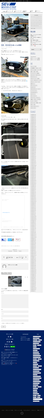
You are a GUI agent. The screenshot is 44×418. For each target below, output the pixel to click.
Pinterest (15, 251)
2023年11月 (33, 163)
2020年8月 (32, 222)
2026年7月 (32, 116)
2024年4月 (32, 156)
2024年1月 (32, 160)
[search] (40, 49)
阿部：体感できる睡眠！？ (9, 258)
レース (40, 80)
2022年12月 (33, 180)
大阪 (39, 395)
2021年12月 (33, 198)
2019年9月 (32, 238)
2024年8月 (32, 150)
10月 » (34, 28)
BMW (31, 104)
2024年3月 (32, 157)
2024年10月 (33, 147)
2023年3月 (32, 175)
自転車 (38, 78)
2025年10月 (33, 129)
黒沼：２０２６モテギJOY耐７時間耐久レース (9, 352)
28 (34, 25)
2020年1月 (32, 232)
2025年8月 (32, 132)
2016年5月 (32, 290)
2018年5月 (32, 262)
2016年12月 (33, 287)
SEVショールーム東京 (9, 11)
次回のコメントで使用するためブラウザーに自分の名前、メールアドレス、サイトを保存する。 (13, 323)
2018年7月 (32, 259)
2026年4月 (32, 120)
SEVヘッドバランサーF (36, 381)
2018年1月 (32, 268)
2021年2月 (32, 213)
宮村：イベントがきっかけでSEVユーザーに (9, 360)
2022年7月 (32, 187)
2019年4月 (32, 246)
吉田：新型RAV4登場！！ (35, 40)
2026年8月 (32, 114)
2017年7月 (32, 277)
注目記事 (38, 73)
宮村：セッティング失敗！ (19, 258)
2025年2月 (32, 141)
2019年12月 (33, 234)
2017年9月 (32, 274)
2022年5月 (32, 190)
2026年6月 (32, 117)
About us (31, 11)
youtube (38, 99)
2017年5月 (32, 280)
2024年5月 (32, 154)
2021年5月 (32, 208)
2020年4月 (32, 228)
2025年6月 (32, 135)
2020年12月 (33, 216)
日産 (34, 104)
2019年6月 (32, 243)
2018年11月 (33, 253)
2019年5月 (32, 244)
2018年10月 (33, 255)
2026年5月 (32, 119)
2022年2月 (32, 195)
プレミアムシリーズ (33, 73)
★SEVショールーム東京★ (35, 59)
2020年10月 (33, 219)
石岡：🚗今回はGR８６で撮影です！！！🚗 (9, 363)
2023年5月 (32, 172)
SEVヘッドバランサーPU (34, 85)
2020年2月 (32, 231)
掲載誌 (32, 99)
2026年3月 (32, 122)
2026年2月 (32, 123)
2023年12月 (33, 162)
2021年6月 (32, 207)
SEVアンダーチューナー (36, 355)
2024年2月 (32, 159)
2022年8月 (32, 186)
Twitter (20, 251)
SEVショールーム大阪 (17, 11)
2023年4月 (32, 174)
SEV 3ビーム (38, 97)
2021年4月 (32, 210)
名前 (2, 309)
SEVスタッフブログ (10, 349)
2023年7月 (32, 169)
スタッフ (35, 374)
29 (36, 25)
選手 (37, 71)
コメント (2, 293)
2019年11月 (33, 235)
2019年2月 (32, 249)
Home (4, 11)
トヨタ (32, 80)
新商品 (34, 395)
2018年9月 (32, 256)
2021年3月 (32, 211)
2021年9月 (32, 202)
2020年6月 (32, 225)
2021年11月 (32, 199)
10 (39, 20)
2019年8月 (32, 240)
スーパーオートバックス (33, 90)
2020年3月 (32, 229)
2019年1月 (32, 250)
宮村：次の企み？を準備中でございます (8, 354)
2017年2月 (32, 284)
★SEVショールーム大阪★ (35, 58)
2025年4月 (32, 138)
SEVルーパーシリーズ (33, 78)
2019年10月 (33, 237)
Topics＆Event (25, 11)
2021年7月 (32, 205)
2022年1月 (32, 196)
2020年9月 (32, 220)
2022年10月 (33, 183)
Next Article (21, 256)
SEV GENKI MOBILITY (34, 92)
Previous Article (9, 256)
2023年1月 (32, 178)
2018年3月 (32, 265)
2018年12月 (33, 252)
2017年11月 (33, 271)
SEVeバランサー (36, 80)
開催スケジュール (37, 11)
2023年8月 (32, 168)
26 (31, 25)
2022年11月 (33, 181)
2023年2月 (32, 177)
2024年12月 (33, 144)
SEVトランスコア (33, 97)
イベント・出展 (36, 343)
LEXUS (35, 99)
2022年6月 (32, 189)
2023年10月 (33, 165)
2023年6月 (32, 171)
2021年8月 (32, 204)
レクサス (35, 390)
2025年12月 (33, 126)
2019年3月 (32, 247)
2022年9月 (32, 184)
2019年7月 (32, 241)
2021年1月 (32, 214)
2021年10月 (33, 201)
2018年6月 (32, 261)
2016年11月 (33, 289)
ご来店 (34, 71)
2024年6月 (32, 153)
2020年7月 (32, 223)
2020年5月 (32, 226)
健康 (31, 71)
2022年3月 (32, 193)
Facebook (10, 251)
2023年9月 (32, 166)
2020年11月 (33, 217)
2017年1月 (32, 286)
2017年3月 (32, 283)
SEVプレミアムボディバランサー (34, 106)
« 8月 (32, 28)
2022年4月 (32, 192)
